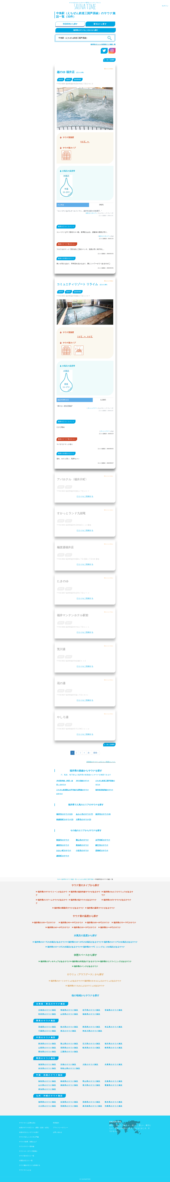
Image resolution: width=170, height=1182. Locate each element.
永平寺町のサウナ (102, 840)
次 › (89, 753)
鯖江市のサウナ (101, 845)
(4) (103, 814)
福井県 (61, 79)
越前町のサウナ (62, 856)
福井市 (68, 79)
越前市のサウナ (62, 845)
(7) (84, 814)
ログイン (165, 6)
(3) (64, 819)
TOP (58, 879)
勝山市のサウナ (82, 840)
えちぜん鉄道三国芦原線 (85, 879)
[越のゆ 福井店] (85, 128)
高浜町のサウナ (82, 845)
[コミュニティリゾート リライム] (85, 323)
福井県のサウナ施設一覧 (69, 879)
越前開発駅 (77, 79)
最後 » (95, 753)
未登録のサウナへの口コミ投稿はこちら (101, 762)
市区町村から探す (70, 24)
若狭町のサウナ (101, 851)
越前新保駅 (77, 291)
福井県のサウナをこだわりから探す (85, 30)
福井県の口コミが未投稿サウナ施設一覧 (103, 44)
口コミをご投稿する (85, 496)
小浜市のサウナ (82, 851)
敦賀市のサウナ (62, 840)
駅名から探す (100, 24)
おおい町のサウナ (63, 851)
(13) (64, 814)
